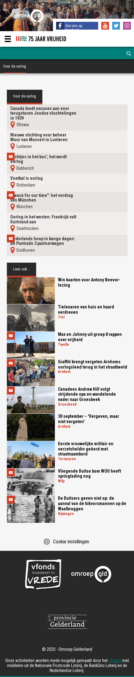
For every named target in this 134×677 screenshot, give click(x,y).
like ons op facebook (73, 28)
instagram (127, 26)
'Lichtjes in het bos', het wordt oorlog (38, 159)
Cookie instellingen (71, 542)
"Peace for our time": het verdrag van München (41, 198)
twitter (117, 26)
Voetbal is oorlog (26, 178)
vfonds (115, 660)
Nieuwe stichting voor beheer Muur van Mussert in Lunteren (39, 137)
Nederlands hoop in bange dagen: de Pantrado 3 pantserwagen (42, 241)
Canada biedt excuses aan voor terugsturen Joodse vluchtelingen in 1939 (43, 113)
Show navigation (8, 39)
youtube (106, 26)
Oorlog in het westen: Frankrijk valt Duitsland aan (43, 219)
